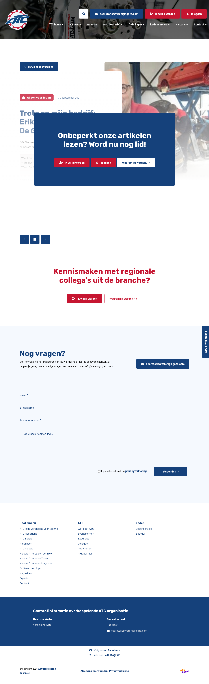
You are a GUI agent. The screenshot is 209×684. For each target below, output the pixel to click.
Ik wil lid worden (74, 162)
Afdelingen (135, 24)
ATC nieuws (26, 548)
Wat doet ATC (111, 24)
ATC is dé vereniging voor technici (39, 528)
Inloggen (105, 162)
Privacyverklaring (119, 670)
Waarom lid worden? (134, 162)
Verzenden (169, 471)
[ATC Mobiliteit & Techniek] (17, 20)
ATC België (26, 538)
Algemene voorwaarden (94, 670)
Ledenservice (158, 24)
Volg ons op (106, 650)
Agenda (92, 24)
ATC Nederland (28, 533)
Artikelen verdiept (30, 568)
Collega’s (83, 543)
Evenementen (86, 533)
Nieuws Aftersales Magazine (36, 563)
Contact (199, 24)
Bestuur (140, 533)
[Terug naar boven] (205, 680)
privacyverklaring (136, 471)
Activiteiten (84, 548)
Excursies (83, 538)
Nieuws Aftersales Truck (34, 558)
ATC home (55, 24)
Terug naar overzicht (40, 66)
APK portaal (85, 553)
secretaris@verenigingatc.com (165, 364)
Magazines (26, 573)
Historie (181, 24)
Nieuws (74, 24)
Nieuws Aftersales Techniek (36, 553)
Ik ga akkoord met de (123, 471)
